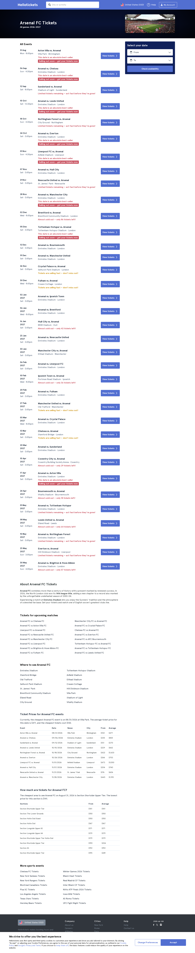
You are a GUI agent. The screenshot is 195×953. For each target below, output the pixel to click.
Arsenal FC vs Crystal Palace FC (90, 625)
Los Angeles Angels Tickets (33, 894)
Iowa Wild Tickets (71, 894)
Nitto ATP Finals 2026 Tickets (77, 889)
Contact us (129, 928)
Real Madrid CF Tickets (74, 880)
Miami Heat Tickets (72, 876)
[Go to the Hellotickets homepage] (28, 4)
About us (69, 925)
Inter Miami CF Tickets (74, 885)
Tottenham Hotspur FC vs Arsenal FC (93, 643)
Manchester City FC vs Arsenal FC (91, 621)
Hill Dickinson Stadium (77, 688)
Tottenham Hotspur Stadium (81, 670)
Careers (68, 928)
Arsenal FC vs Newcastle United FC (37, 634)
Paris (96, 931)
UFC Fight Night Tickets (74, 903)
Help (126, 925)
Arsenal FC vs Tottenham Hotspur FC (93, 648)
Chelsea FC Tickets (29, 871)
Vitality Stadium (74, 702)
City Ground (26, 702)
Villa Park (71, 693)
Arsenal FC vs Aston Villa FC (33, 625)
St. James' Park (27, 688)
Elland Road (25, 697)
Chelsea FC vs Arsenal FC (87, 630)
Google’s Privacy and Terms (29, 945)
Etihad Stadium (74, 679)
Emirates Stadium (29, 670)
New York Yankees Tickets (32, 876)
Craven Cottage (74, 684)
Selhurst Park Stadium (31, 684)
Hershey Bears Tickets (31, 903)
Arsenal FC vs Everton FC (87, 634)
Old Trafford (26, 679)
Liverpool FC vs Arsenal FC (32, 630)
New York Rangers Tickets (32, 880)
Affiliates (69, 931)
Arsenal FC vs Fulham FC (32, 652)
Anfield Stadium (74, 675)
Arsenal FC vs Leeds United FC (89, 652)
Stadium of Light (75, 697)
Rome (97, 928)
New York (98, 925)
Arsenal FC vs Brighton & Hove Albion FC (39, 648)
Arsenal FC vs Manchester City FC (36, 639)
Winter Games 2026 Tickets (76, 871)
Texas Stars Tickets (29, 898)
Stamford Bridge (28, 675)
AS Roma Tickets (71, 898)
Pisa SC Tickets (27, 889)
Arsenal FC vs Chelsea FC (32, 621)
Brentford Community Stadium (35, 693)
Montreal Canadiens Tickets (33, 885)
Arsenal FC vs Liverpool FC (32, 643)
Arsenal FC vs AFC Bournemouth (90, 639)
